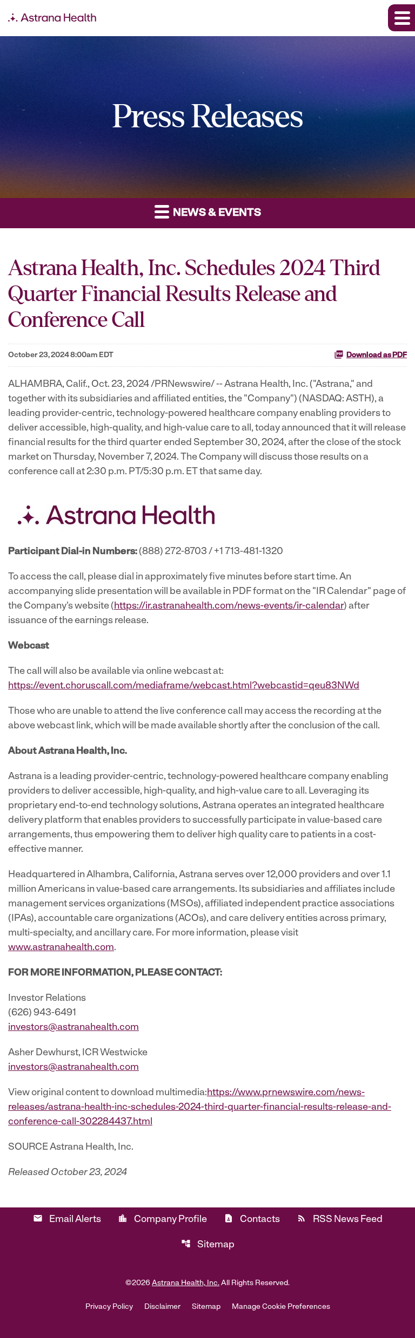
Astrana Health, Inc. (185, 1283)
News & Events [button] (216, 213)
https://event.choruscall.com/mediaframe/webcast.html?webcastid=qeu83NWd (183, 686)
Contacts (252, 1219)
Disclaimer (162, 1307)
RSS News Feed (340, 1219)
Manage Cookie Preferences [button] (281, 1307)
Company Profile (162, 1219)
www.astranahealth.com (61, 948)
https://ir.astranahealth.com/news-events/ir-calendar (229, 606)
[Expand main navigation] (401, 17)
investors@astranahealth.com (73, 1028)
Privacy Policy (109, 1307)
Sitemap (208, 1244)
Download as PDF (376, 355)
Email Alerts (67, 1219)
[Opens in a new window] (116, 512)
